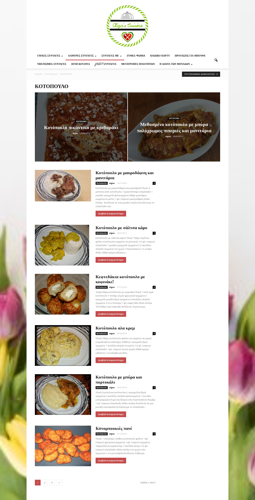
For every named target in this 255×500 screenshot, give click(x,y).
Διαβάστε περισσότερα (111, 213)
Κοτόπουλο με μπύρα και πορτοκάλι (119, 379)
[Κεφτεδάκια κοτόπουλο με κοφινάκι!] (62, 294)
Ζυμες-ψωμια (136, 56)
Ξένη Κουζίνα (80, 64)
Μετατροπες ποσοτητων (138, 64)
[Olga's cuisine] (127, 26)
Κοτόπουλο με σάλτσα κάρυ (121, 227)
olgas (75, 133)
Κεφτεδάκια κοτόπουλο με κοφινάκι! (120, 278)
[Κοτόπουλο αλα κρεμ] (63, 345)
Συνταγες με (110, 56)
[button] (216, 60)
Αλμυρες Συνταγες (81, 56)
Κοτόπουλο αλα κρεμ (115, 328)
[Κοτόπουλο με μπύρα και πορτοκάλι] (63, 394)
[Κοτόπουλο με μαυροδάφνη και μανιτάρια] (63, 185)
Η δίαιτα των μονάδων (175, 64)
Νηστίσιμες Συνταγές (51, 64)
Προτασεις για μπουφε (190, 56)
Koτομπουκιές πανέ (114, 428)
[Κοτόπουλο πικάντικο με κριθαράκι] (81, 132)
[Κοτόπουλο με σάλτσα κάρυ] (62, 245)
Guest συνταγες (105, 64)
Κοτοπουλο (81, 122)
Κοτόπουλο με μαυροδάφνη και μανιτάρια (125, 174)
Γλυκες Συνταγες (48, 56)
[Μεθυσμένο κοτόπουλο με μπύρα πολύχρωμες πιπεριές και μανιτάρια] (174, 132)
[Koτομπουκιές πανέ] (63, 445)
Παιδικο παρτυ (160, 56)
